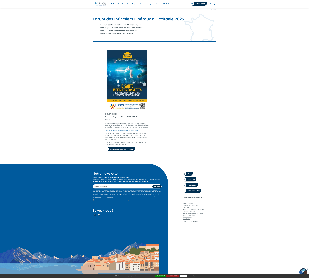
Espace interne (187, 217)
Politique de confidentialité (190, 205)
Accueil (94, 9)
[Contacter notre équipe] (303, 272)
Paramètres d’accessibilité (190, 221)
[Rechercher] (214, 4)
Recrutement (192, 185)
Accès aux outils (200, 3)
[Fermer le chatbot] (307, 269)
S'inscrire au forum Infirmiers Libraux (121, 149)
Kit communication (194, 191)
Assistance (191, 179)
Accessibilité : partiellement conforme (194, 209)
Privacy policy (191, 275)
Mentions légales (188, 203)
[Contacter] (210, 3)
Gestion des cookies (189, 215)
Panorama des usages (189, 211)
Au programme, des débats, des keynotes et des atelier (122, 130)
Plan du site (186, 219)
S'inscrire (157, 186)
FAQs (189, 174)
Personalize (183, 275)
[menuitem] (115, 4)
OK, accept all (160, 275)
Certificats (186, 207)
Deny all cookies (173, 275)
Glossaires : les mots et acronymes (193, 213)
